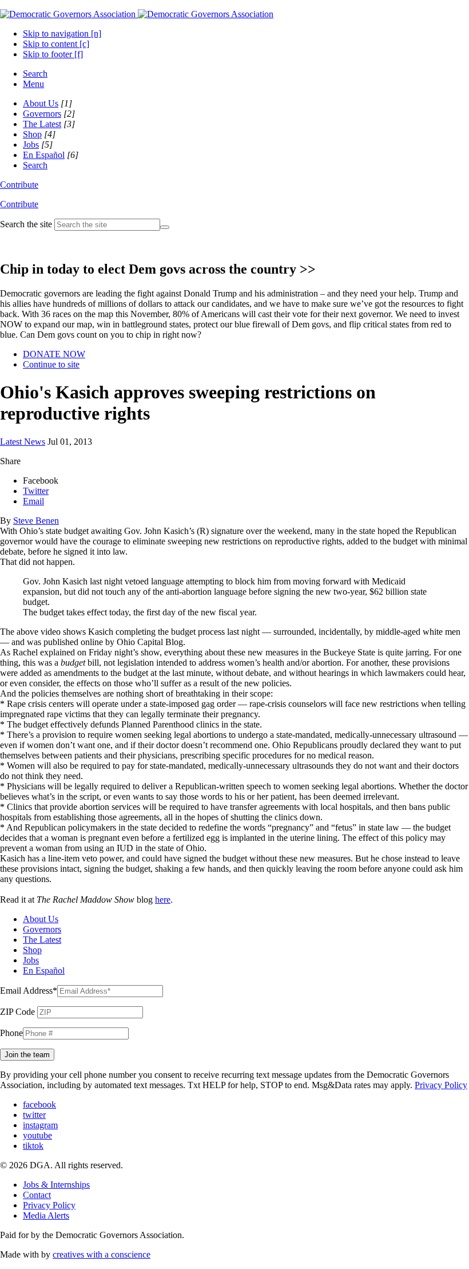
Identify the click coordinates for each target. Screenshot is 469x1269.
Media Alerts (46, 1215)
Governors (42, 113)
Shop (32, 134)
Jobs (31, 144)
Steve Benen (36, 520)
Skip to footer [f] (53, 54)
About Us (40, 103)
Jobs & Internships (56, 1184)
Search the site (26, 224)
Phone (11, 1033)
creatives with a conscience (101, 1254)
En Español (44, 155)
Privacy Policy (441, 1085)
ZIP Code (17, 1012)
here (162, 899)
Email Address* (28, 990)
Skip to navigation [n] (62, 33)
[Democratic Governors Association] (136, 14)
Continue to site (51, 364)
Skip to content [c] (56, 44)
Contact (37, 1195)
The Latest (42, 124)
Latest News (22, 441)
